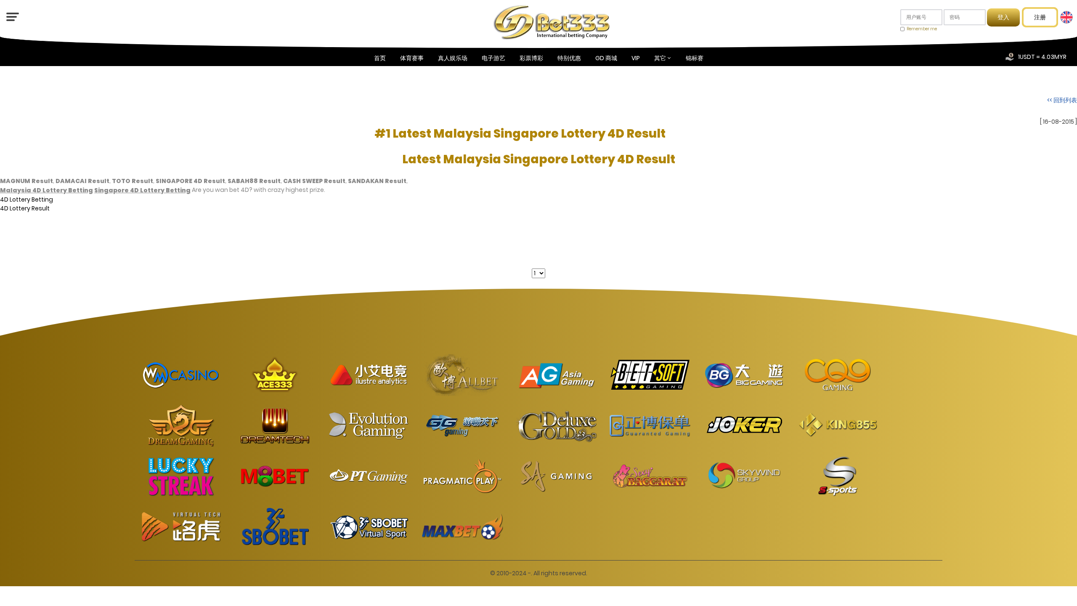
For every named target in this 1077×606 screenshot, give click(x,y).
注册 (1040, 17)
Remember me (922, 29)
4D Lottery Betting (26, 199)
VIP (635, 58)
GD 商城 (606, 58)
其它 (660, 58)
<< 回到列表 (1062, 100)
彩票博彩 (531, 58)
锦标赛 (694, 58)
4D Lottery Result (25, 208)
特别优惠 (569, 58)
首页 (380, 58)
